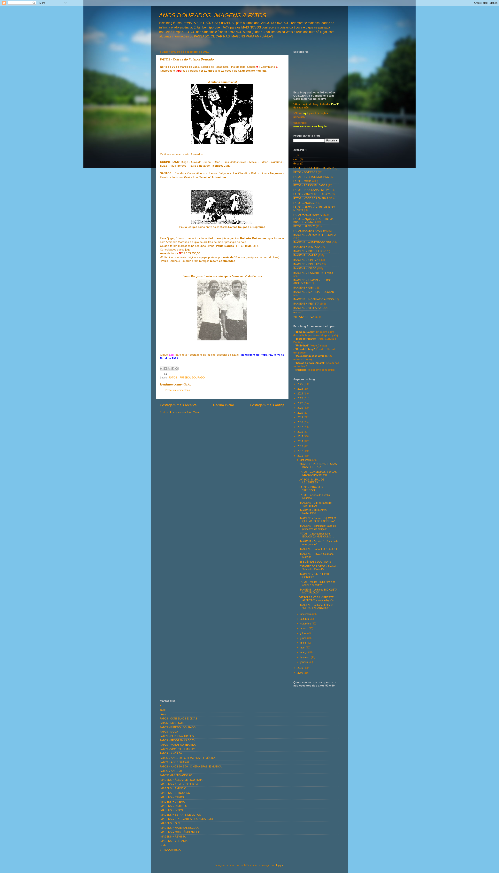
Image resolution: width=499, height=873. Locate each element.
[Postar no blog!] (165, 368)
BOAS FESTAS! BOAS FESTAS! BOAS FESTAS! (318, 465)
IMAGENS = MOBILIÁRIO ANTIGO (313, 299)
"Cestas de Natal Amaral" (310, 363)
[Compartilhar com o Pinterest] (177, 368)
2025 (300, 388)
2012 (300, 451)
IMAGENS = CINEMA (305, 260)
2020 (300, 412)
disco (296, 163)
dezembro (306, 460)
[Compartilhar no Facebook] (173, 368)
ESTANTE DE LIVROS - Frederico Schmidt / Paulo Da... (318, 568)
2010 (300, 668)
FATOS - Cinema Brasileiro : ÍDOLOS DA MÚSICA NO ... (316, 535)
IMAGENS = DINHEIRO (307, 264)
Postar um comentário (177, 390)
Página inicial (223, 405)
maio (303, 642)
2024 (300, 393)
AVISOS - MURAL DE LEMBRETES (311, 481)
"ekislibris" (301, 370)
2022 (300, 403)
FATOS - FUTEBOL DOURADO (187, 377)
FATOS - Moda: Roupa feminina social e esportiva (317, 583)
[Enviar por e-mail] (162, 368)
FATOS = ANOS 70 (304, 226)
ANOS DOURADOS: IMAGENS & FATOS (212, 15)
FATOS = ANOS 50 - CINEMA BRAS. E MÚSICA (188, 758)
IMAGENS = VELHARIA (307, 308)
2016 (300, 432)
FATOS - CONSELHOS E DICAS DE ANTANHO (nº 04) (318, 473)
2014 (300, 441)
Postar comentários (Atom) (185, 412)
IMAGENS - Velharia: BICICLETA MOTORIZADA (318, 591)
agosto (304, 628)
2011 (300, 456)
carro (296, 159)
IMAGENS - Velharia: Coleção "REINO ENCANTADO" (316, 606)
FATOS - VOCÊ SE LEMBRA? (310, 198)
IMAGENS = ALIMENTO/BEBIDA (312, 242)
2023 (300, 398)
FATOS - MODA (302, 181)
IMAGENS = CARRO (305, 255)
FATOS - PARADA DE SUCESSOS (311, 489)
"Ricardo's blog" (305, 349)
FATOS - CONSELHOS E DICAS (312, 168)
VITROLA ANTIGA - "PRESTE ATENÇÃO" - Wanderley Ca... (317, 599)
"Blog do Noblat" (305, 332)
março (304, 652)
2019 (300, 417)
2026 (300, 384)
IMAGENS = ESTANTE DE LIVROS (313, 273)
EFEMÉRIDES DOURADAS (315, 561)
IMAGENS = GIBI (303, 287)
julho (303, 633)
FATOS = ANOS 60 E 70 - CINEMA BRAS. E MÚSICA (313, 220)
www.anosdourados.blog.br (310, 126)
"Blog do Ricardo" (306, 338)
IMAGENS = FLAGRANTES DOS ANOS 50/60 (186, 819)
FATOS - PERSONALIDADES (310, 185)
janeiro (304, 662)
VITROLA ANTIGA (303, 316)
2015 (300, 436)
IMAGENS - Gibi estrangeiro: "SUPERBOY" (315, 504)
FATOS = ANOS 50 (304, 203)
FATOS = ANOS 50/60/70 (307, 214)
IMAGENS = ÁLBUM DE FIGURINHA (314, 235)
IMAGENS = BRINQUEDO (308, 251)
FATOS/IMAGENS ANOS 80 (309, 230)
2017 (300, 427)
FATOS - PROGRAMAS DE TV (311, 190)
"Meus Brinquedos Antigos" (312, 356)
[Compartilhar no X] (169, 368)
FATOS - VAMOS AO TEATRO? (311, 194)
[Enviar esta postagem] (165, 373)
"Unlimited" (302, 345)
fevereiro (305, 657)
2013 (300, 446)
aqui (171, 354)
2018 (300, 422)
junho (303, 638)
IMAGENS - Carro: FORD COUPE (318, 549)
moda (296, 312)
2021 (300, 408)
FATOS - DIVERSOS (305, 172)
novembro (306, 614)
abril (303, 647)
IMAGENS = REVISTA (306, 303)
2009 (300, 672)
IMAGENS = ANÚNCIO (306, 246)
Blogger (278, 865)
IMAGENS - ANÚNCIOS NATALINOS (313, 512)
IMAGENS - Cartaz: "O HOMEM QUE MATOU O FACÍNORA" (317, 520)
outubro (305, 619)
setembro (306, 623)
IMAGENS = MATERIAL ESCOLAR (313, 292)
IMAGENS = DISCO (304, 268)
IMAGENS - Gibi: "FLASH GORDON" (314, 576)
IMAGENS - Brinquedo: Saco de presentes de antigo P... (317, 527)
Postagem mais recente (178, 405)
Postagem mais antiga (267, 405)
